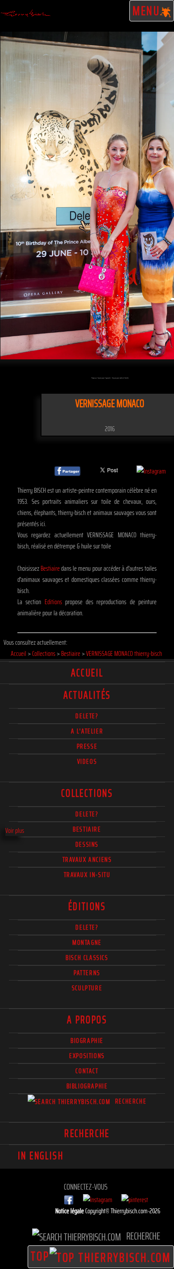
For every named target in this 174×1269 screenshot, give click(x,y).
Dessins (87, 844)
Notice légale (70, 1210)
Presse (87, 746)
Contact (86, 1070)
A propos (87, 1019)
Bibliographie (87, 1086)
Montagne (87, 942)
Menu (147, 10)
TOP (40, 1256)
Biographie (87, 1040)
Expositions (87, 1055)
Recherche (129, 1101)
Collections (87, 793)
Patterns (87, 972)
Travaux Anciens (87, 859)
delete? (86, 715)
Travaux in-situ (87, 874)
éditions (87, 906)
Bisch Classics (87, 957)
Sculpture (87, 987)
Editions (53, 601)
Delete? (86, 927)
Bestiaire (50, 568)
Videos (87, 761)
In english (40, 1155)
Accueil (87, 672)
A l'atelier (87, 731)
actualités (87, 695)
